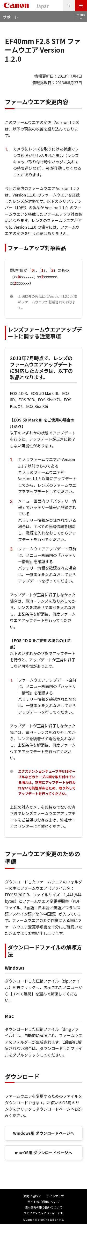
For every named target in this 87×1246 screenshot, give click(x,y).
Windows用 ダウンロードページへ (43, 1133)
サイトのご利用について (43, 1201)
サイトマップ (55, 1196)
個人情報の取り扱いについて (43, 1207)
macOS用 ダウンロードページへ (43, 1152)
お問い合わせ (32, 1196)
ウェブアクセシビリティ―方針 (43, 1213)
